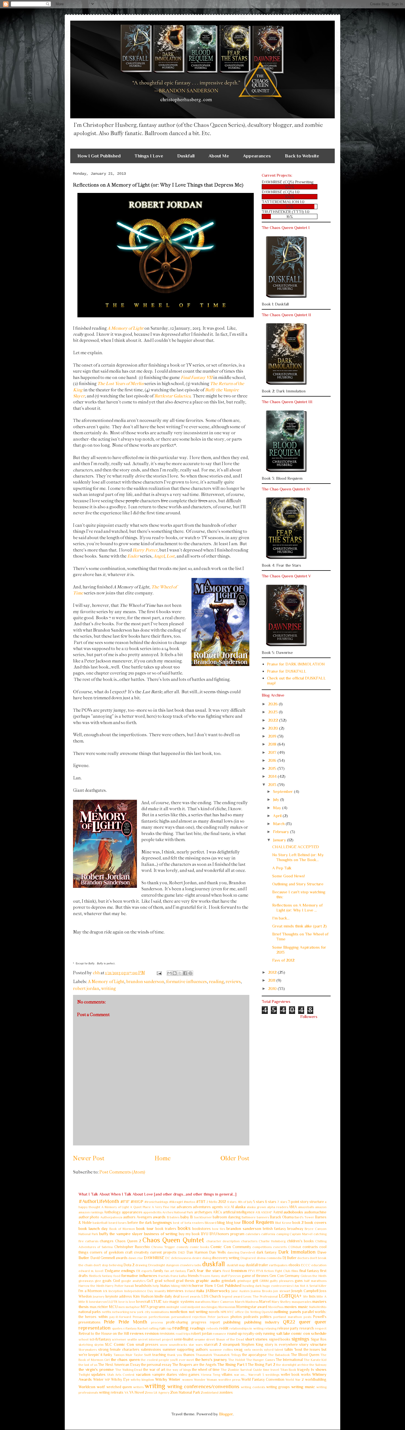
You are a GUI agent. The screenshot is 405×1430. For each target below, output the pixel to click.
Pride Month (132, 1322)
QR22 (289, 1322)
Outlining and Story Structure (297, 884)
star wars (195, 1345)
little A (321, 1296)
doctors (303, 1258)
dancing (233, 1252)
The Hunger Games (260, 1360)
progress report (205, 1322)
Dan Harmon (197, 1252)
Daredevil (248, 1252)
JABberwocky (218, 1290)
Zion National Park (185, 1392)
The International (289, 1360)
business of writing (161, 1233)
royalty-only (252, 1333)
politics (266, 1317)
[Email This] (169, 973)
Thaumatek (204, 1355)
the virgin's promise (96, 1369)
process (157, 1322)
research (306, 1328)
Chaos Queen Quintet (173, 1240)
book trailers (165, 1229)
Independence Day (138, 1291)
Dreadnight (156, 1265)
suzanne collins (221, 1350)
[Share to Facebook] (185, 973)
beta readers (194, 1223)
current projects (163, 1252)
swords (257, 1350)
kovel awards (190, 1296)
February (281, 831)
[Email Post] (159, 972)
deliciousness (181, 1258)
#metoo (189, 1202)
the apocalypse (254, 1355)
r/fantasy (130, 1328)
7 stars (282, 1202)
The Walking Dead (128, 1370)
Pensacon (140, 1317)
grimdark (229, 1281)
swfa (247, 1350)
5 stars (258, 1202)
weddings (272, 1375)
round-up (234, 1333)
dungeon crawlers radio (183, 1265)
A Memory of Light (125, 328)
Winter (98, 1379)
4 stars (231, 1202)
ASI (257, 1212)
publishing (232, 1322)
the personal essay (156, 1365)
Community (242, 1247)
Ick (105, 1291)
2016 (272, 760)
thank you (174, 1355)
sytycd (269, 1350)
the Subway (317, 1365)
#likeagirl (176, 1202)
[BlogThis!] (174, 973)
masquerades (301, 1302)
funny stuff (219, 1276)
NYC (230, 1312)
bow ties (218, 1229)
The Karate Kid (315, 1360)
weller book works (296, 1374)
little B (83, 1302)
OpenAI (267, 1312)
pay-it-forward (120, 1317)
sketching (86, 1345)
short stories (256, 1339)
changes (107, 1241)
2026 (273, 704)
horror (198, 1285)
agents (217, 1207)
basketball (100, 1223)
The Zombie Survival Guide (241, 1370)
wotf (101, 1386)
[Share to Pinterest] (190, 973)
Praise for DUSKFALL (286, 671)
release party (288, 1328)
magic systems (181, 1302)
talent (279, 1350)
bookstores (201, 1229)
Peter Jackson (218, 1317)
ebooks (294, 1265)
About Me (219, 156)
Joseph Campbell (304, 1291)
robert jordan (86, 988)
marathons (202, 1302)
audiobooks (293, 1212)
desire (196, 1258)
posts (307, 1317)
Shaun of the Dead (230, 1339)
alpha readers (277, 1207)
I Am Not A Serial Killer (309, 1286)
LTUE (156, 1301)
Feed (226, 1271)
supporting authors (192, 1349)
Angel (158, 556)
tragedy (303, 1370)
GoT (150, 1281)
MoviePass (276, 1307)
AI (232, 1207)
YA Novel (136, 1392)
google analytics (133, 1281)
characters (249, 1241)
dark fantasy (266, 1252)
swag (238, 1349)
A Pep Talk (281, 868)
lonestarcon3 (99, 1302)
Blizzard (211, 1223)
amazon (320, 1207)
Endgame (112, 1271)
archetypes (203, 1212)
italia (200, 1290)
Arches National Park (177, 1212)
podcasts (251, 1317)
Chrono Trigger (163, 1247)
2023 (273, 711)
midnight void (176, 1307)
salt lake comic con (293, 1333)
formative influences (186, 981)
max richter (99, 1307)
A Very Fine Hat (163, 1207)
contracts (310, 1247)
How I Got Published (99, 156)
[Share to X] (180, 973)
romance (219, 1334)
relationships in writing (246, 1328)
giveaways (86, 1281)
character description (223, 1241)
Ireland (190, 1291)
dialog (206, 1258)
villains (227, 1374)
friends (193, 1276)
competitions (262, 1247)
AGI (226, 1207)
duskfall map (236, 1265)
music (303, 1306)
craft (129, 1252)
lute (166, 1302)
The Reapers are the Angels (194, 1365)
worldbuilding (315, 1379)
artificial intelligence (239, 1212)
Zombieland (209, 1392)
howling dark (251, 1286)
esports (146, 1271)
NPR (223, 1312)
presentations (90, 1322)
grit (255, 1281)
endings (128, 1270)
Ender (133, 556)
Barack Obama (281, 1217)
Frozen (205, 1276)
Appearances (257, 156)
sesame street (205, 1339)
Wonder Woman (205, 1380)
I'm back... (281, 918)
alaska (240, 1206)
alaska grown (256, 1207)
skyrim (99, 1345)
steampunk (231, 1344)
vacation (143, 1374)
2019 (272, 736)
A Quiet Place (140, 1207)
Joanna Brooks (261, 1291)
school (83, 1339)
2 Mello (211, 1202)
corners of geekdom (106, 1252)
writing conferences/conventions (203, 1386)
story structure (312, 1344)
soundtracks (178, 1345)
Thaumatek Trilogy (227, 1355)
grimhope (244, 1281)
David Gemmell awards (109, 1258)
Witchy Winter (167, 1379)
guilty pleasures (281, 1281)
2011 (272, 980)
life (305, 1296)
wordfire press (229, 1380)
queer (305, 1322)
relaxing (270, 1328)
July (276, 799)
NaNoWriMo (317, 1307)
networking (120, 1312)
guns (299, 1281)
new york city (140, 1312)
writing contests (253, 1387)
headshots (143, 1286)
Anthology (112, 1212)
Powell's (319, 1317)
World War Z (294, 1380)
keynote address (119, 1296)
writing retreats (111, 1392)
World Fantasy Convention (262, 1379)
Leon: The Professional (261, 1296)
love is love (126, 1302)
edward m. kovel (91, 1271)
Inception (116, 1291)
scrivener (119, 1339)
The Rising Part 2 (261, 1365)
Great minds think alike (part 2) (299, 926)
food (117, 1276)
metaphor (133, 1307)
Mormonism (227, 1307)
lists (312, 1296)
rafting (153, 1328)
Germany (292, 1276)
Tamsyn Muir (123, 1355)
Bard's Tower (304, 1217)
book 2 (298, 1223)
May (277, 807)
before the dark (140, 1223)
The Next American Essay (119, 1365)
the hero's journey (211, 1359)
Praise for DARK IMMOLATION (296, 664)
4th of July (244, 1202)
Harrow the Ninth (91, 1286)
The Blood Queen (305, 1355)
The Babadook (279, 1355)
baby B (186, 1217)
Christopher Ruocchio (132, 1247)
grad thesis (185, 1281)
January (280, 839)
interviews (175, 1291)
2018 (272, 744)
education (318, 1265)
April (278, 815)
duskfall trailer (257, 1265)
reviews (233, 981)
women (187, 1380)
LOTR (113, 1302)
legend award (232, 1296)
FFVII (259, 1271)
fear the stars (209, 1270)
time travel (271, 1370)
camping (282, 1234)
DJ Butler (289, 1258)
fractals (163, 1276)
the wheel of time (206, 1370)
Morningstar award (251, 1307)
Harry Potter (145, 550)
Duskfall (186, 156)
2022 (273, 720)
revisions (167, 1333)
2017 (272, 752)
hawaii (129, 1286)
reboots (212, 1328)
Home (163, 1158)
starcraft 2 (212, 1344)
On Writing (252, 1312)
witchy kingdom (142, 1380)
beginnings (162, 1222)
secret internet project (155, 1339)
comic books (199, 1247)
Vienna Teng (210, 1375)
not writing (198, 1311)
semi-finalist (183, 1339)
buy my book (189, 1234)
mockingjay (209, 1307)
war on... (240, 1375)
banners (263, 1217)
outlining (281, 1311)
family (158, 1271)
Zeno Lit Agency (157, 1392)
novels (214, 1312)
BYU (204, 1234)
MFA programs (153, 1307)
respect (320, 1328)
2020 (273, 728)
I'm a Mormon (90, 1291)
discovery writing (226, 1258)
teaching (159, 1355)
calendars (252, 1234)
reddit (223, 1328)
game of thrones (255, 1276)
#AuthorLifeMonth (99, 1201)
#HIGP (137, 1201)
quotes (117, 1328)
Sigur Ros (319, 1339)
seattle (132, 1339)
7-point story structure (306, 1202)
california (268, 1234)
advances (184, 1207)
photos (236, 1317)
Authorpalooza (111, 1217)
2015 (272, 768)
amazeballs (306, 1207)
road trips (183, 1334)
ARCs (217, 1212)
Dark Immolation (296, 1252)
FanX (191, 1271)
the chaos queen (125, 1359)
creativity (141, 1252)
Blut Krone (283, 1223)
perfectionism (159, 1317)
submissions (151, 1349)
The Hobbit (236, 1360)
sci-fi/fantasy (100, 1339)
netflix (106, 1312)
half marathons (315, 1281)
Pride (109, 1322)
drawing (141, 1265)
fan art (169, 1271)
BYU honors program (227, 1234)
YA (126, 1392)
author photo (89, 1217)
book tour (145, 1228)
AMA (293, 1207)
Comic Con (220, 1246)
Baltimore (249, 1217)
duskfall (213, 1264)
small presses (147, 1344)
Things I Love (149, 156)
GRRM (264, 1281)
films (294, 1271)
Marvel (265, 1302)
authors (129, 1217)
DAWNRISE (154, 1257)
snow (164, 1345)
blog (221, 1222)
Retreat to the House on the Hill (104, 1333)
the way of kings (178, 1370)
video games (189, 1374)
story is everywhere (281, 1344)
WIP (107, 1380)
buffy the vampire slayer (121, 1233)
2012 (273, 972)
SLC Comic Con (119, 1344)
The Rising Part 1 (232, 1364)
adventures (202, 1207)
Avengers (144, 1217)
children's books (300, 1241)
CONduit (294, 1247)
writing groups (278, 1387)
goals (107, 1281)
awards (159, 1217)
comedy (182, 1247)
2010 (273, 988)
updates (98, 1374)
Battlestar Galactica (172, 396)
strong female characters (118, 1349)
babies (174, 1217)
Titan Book (288, 1370)
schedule (318, 1333)
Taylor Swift (142, 1355)
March (279, 823)
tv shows (318, 1369)
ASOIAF (266, 1212)
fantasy (180, 1271)
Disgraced (248, 1258)
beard (113, 1223)
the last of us (88, 1365)
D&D (181, 1252)
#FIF (124, 1201)
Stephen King (252, 1344)
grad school (165, 1281)
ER (138, 1271)
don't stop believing (107, 1265)
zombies (226, 1392)
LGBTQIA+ (290, 1296)
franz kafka (179, 1276)
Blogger (226, 1414)
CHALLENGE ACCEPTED (295, 846)
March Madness (246, 1302)
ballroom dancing (227, 1217)
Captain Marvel (301, 1234)
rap (169, 1328)
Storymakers (88, 1350)
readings (197, 1328)
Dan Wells (217, 1252)
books (184, 1228)
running (269, 1333)
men (121, 1307)
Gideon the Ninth (313, 1276)
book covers (316, 1222)
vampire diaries (164, 1374)
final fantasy (309, 1271)
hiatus (165, 1286)
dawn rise (135, 1258)
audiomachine (315, 1212)
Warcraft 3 (256, 1375)
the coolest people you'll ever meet (167, 1360)
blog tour (233, 1223)
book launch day (93, 1228)
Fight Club (282, 1271)
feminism (239, 1270)
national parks (90, 1312)
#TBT (201, 1202)
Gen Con (276, 1276)
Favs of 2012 (283, 960)
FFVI (251, 1271)
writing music (303, 1386)
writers (138, 1387)
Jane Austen (240, 1291)
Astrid (278, 1212)
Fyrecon (234, 1276)
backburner (203, 1217)
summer (169, 1349)
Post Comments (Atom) (122, 1172)
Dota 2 (128, 1265)
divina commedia (269, 1258)
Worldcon (87, 1386)
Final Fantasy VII (196, 377)
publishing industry (261, 1322)
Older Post (234, 1158)
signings (300, 1339)
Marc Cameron (223, 1302)
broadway (295, 1229)
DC (167, 1258)
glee (98, 1281)
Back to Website (302, 156)
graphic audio (208, 1280)
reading (216, 981)
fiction (269, 1271)
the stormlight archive (292, 1365)
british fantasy (274, 1229)
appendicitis (152, 1212)
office (239, 1312)
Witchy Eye (120, 1379)
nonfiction (178, 1311)
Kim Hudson (143, 1296)
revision (152, 1333)
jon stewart (281, 1291)
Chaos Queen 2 (128, 1241)
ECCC (305, 1265)
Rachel (142, 1328)
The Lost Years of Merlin (120, 383)
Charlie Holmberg (272, 1241)
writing (108, 988)
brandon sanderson (145, 981)
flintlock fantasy (101, 1276)
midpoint (193, 1307)
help (156, 1286)
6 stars (270, 1202)
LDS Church (211, 1296)
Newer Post (88, 1158)
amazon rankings (91, 1212)
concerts (280, 1247)
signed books (280, 1339)
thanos (189, 1355)
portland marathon (287, 1317)
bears (122, 1223)
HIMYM (186, 1286)
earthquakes (278, 1265)
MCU (113, 1307)
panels (295, 1311)
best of (178, 1223)
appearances (132, 1212)
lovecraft (143, 1302)
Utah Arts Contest (121, 1375)
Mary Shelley (281, 1302)
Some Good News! (288, 876)
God (116, 1281)
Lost (170, 556)
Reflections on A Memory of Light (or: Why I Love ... (297, 907)
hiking (175, 1286)
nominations (160, 1312)
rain (163, 1328)
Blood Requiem (258, 1222)
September (283, 791)
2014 (273, 776)
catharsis (91, 1241)
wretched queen (119, 1387)
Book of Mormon (122, 1229)
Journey (98, 1296)
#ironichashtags (156, 1202)
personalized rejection (188, 1317)
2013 (272, 784)
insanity (160, 1291)
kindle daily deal (167, 1296)
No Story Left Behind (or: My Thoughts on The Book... (298, 857)
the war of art (154, 1370)
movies (290, 1306)
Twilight (84, 1375)
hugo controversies (277, 1286)
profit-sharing (177, 1322)
